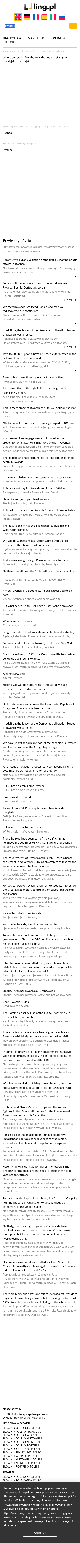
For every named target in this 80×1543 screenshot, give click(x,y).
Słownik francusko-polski (22, 1452)
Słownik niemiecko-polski (21, 1463)
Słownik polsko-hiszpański (22, 1438)
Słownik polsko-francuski (22, 1432)
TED (75, 277)
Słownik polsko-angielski (21, 1428)
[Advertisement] (40, 196)
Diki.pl (7, 1418)
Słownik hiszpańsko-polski (22, 1459)
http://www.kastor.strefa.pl (57, 127)
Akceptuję (40, 1533)
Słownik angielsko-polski (21, 1449)
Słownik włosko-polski (20, 1456)
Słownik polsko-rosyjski (21, 1445)
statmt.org (70, 300)
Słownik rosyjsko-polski (21, 1466)
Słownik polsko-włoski (20, 1435)
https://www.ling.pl (15, 1513)
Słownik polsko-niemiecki (21, 1442)
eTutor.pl (9, 1414)
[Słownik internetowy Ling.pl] (39, 7)
